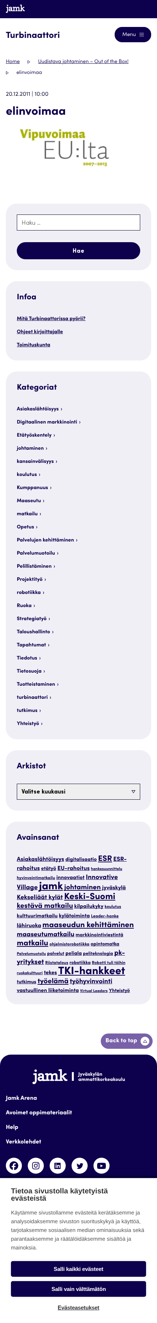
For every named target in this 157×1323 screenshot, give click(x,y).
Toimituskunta (33, 345)
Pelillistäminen (34, 566)
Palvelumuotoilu (36, 553)
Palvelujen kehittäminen (45, 540)
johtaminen (30, 448)
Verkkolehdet (23, 1142)
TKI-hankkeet (91, 972)
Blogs (137, 8)
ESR (105, 859)
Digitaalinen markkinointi (47, 422)
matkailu (27, 514)
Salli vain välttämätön (78, 1289)
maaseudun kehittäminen (88, 925)
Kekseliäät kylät (40, 898)
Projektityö (29, 579)
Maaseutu (29, 501)
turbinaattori (32, 697)
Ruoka (24, 606)
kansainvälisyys (35, 461)
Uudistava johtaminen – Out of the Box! (83, 61)
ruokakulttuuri (30, 973)
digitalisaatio (81, 859)
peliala (73, 953)
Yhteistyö (28, 724)
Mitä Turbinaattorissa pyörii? (51, 319)
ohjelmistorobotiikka (69, 945)
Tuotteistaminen (36, 684)
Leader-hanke (105, 917)
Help (12, 1128)
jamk (51, 887)
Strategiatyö (32, 619)
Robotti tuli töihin (109, 963)
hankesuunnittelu (106, 869)
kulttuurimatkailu (37, 916)
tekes (50, 973)
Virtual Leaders (93, 991)
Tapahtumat (31, 645)
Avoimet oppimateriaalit (39, 1113)
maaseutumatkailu (45, 935)
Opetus (25, 527)
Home (13, 61)
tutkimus (27, 710)
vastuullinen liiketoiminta (48, 991)
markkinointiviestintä (99, 935)
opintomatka (105, 944)
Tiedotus (27, 658)
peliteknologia (98, 954)
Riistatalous (56, 963)
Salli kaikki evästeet (78, 1269)
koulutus (27, 474)
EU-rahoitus (73, 869)
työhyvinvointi (91, 982)
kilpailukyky (88, 907)
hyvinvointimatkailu (36, 879)
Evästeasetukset (78, 1307)
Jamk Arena (21, 1099)
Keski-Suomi (89, 897)
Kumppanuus (32, 488)
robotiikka (29, 592)
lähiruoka (29, 926)
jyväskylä (114, 888)
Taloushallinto (33, 632)
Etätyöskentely (34, 435)
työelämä (53, 982)
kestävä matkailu (45, 906)
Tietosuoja (29, 671)
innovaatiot (70, 878)
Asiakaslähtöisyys (38, 409)
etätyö (48, 868)
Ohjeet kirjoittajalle (40, 332)
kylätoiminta (74, 916)
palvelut (55, 954)
